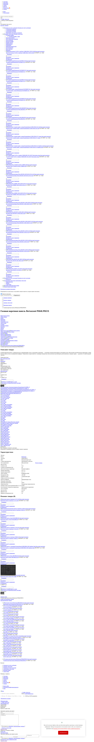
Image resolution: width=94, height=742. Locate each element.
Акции (5, 5)
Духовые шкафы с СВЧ (14, 36)
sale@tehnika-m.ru (29, 693)
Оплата (5, 9)
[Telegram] (3, 386)
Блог (4, 688)
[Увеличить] (12, 345)
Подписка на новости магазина (8, 289)
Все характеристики (5, 358)
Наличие (3, 341)
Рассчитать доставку (16, 383)
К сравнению (11, 506)
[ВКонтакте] (1, 386)
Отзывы (2, 339)
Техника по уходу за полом (9, 667)
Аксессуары (3, 338)
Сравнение (16, 58)
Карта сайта (6, 686)
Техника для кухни (7, 666)
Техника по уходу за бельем (9, 665)
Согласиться (63, 732)
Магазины (5, 3)
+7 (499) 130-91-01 (5, 19)
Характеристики (4, 336)
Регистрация (6, 12)
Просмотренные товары (6, 600)
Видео (2, 344)
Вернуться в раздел (5, 330)
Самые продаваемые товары (7, 599)
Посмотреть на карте (6, 698)
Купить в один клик (6, 727)
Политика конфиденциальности (10, 687)
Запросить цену (13, 739)
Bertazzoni (3, 361)
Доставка (5, 1)
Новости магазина (6, 294)
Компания (5, 4)
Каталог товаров (4, 25)
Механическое (4, 371)
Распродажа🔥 (6, 8)
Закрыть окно (4, 596)
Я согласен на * (13, 726)
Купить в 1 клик (10, 58)
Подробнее (8, 57)
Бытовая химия (6, 670)
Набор (2, 333)
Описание (3, 335)
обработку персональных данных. (17, 726)
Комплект (3, 334)
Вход (4, 11)
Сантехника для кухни (8, 669)
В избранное (9, 59)
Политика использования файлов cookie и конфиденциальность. (66, 728)
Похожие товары (4, 340)
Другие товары (38, 462)
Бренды (5, 6)
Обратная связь (4, 701)
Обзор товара (4, 331)
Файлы (2, 343)
